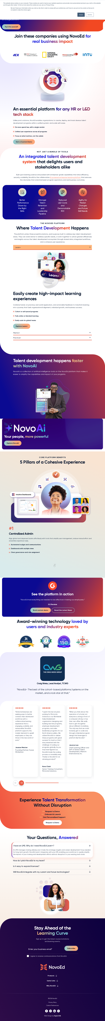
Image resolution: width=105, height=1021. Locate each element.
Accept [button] (81, 15)
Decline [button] (90, 15)
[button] (15, 782)
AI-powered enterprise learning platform (65, 177)
